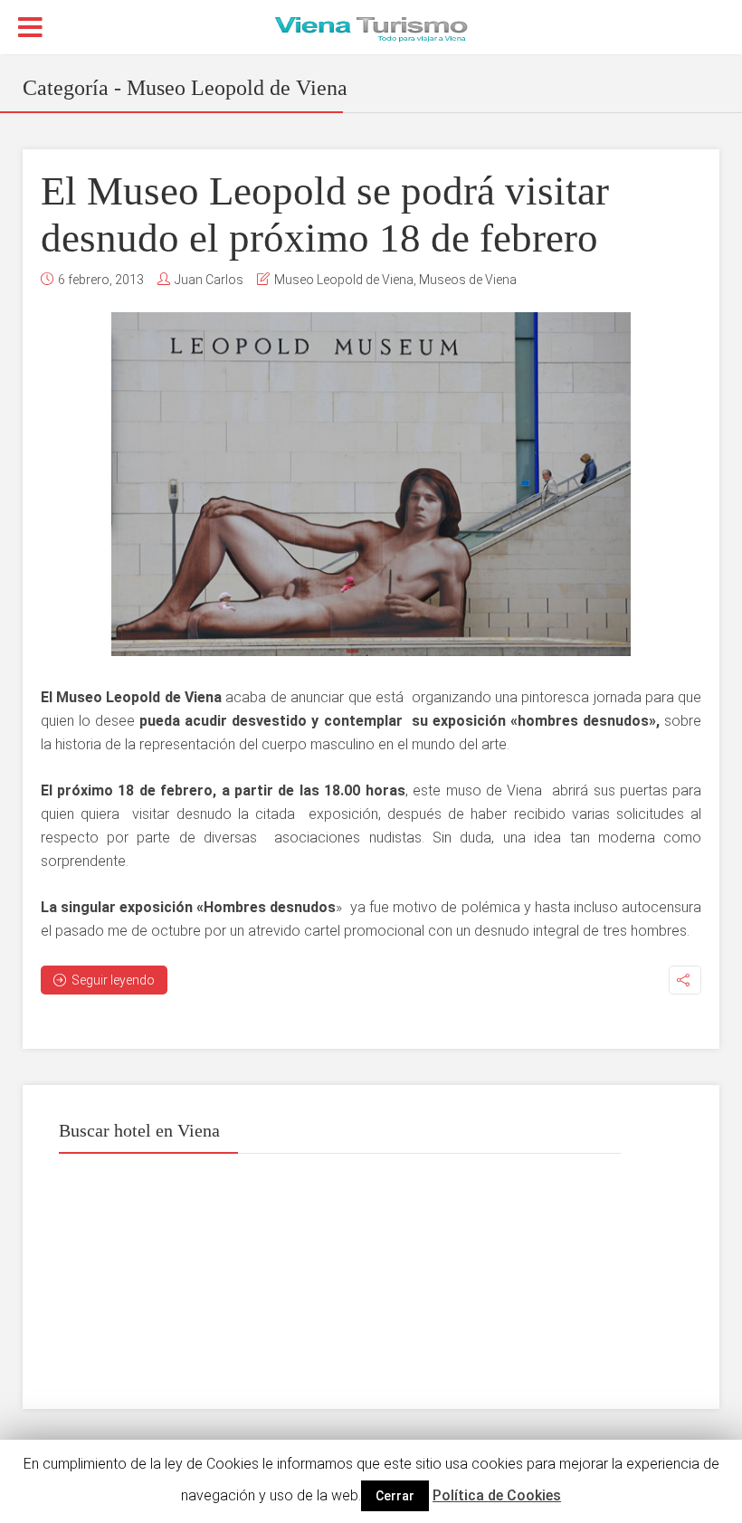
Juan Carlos (209, 279)
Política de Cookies (497, 1495)
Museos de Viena (468, 279)
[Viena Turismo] (371, 28)
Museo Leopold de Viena (344, 279)
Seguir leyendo (113, 980)
